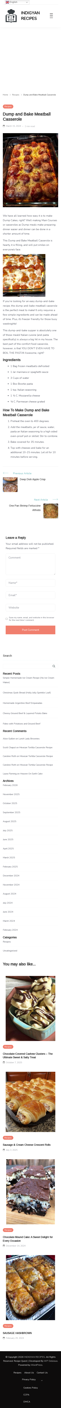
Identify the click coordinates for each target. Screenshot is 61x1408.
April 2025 (8, 848)
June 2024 (8, 911)
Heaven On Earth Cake (31, 773)
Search (7, 655)
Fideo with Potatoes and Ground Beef (21, 723)
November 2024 (11, 884)
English (13, 2)
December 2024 (11, 875)
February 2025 (10, 866)
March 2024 (9, 921)
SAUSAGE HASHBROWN (17, 1333)
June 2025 (8, 839)
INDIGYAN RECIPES (30, 15)
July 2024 (8, 902)
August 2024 (9, 893)
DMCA (26, 1401)
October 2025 (10, 803)
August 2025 (9, 821)
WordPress (36, 1365)
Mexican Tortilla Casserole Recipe (35, 747)
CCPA (26, 1394)
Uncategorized (10, 950)
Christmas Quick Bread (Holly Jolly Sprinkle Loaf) (27, 692)
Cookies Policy (30, 1387)
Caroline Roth (9, 756)
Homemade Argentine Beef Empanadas (22, 703)
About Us (29, 1372)
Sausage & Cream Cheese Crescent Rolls (27, 1144)
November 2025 (11, 794)
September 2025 (11, 812)
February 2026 (10, 785)
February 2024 (10, 929)
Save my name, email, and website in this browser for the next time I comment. (31, 618)
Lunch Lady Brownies (29, 738)
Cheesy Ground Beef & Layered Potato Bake (25, 713)
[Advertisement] (30, 59)
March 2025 (9, 857)
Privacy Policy (29, 1379)
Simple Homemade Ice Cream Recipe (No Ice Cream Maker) (28, 680)
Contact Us (42, 1372)
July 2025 (8, 830)
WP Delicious (51, 1361)
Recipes (8, 106)
